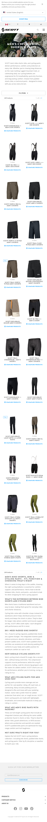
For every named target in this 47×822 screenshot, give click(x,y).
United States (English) (14, 12)
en (9, 24)
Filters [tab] (22, 93)
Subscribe (23, 780)
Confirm (23, 19)
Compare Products (13, 131)
